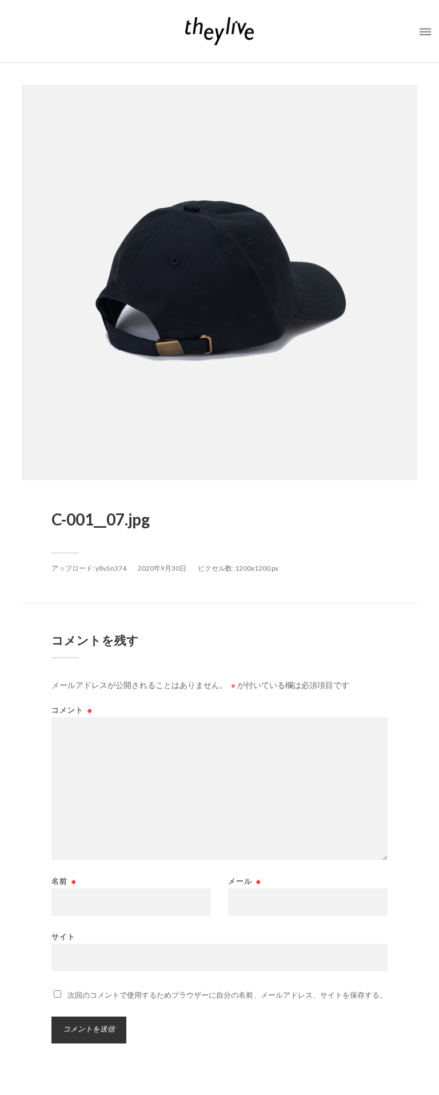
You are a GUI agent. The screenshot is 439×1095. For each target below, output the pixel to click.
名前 (64, 881)
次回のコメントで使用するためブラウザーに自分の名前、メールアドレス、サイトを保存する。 (227, 994)
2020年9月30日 (162, 568)
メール (244, 881)
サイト (63, 936)
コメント (72, 710)
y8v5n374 (110, 568)
